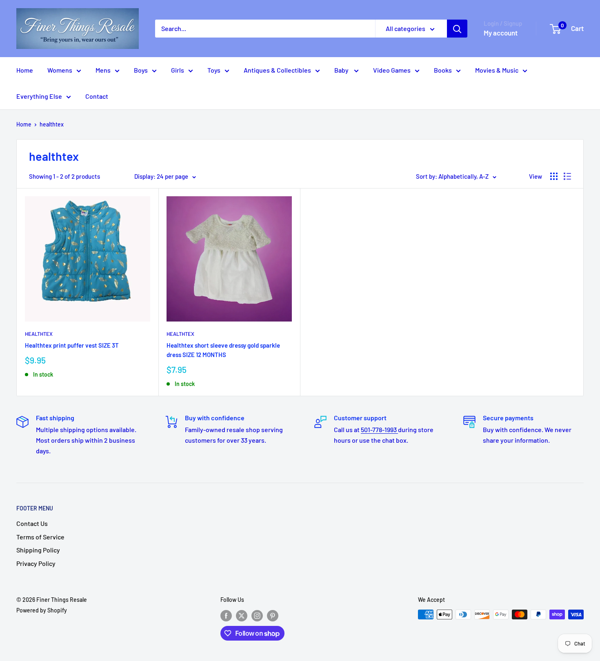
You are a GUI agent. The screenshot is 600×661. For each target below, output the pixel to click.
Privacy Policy (36, 563)
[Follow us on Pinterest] (272, 615)
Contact (96, 96)
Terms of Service (40, 537)
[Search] (457, 29)
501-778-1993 (379, 429)
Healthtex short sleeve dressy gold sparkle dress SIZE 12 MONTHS (223, 350)
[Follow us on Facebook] (226, 615)
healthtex (52, 124)
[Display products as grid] (554, 176)
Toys (213, 70)
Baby (342, 70)
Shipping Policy (38, 550)
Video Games (392, 70)
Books (443, 70)
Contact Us (32, 523)
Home (24, 70)
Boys (141, 70)
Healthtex (39, 333)
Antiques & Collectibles (277, 70)
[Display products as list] (567, 176)
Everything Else (39, 96)
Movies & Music (496, 70)
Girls (177, 70)
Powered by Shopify (41, 610)
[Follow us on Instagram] (257, 615)
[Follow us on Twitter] (241, 615)
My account (501, 33)
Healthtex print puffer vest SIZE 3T (72, 345)
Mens (103, 70)
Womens (59, 70)
